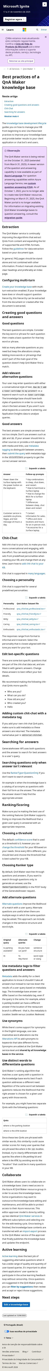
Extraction (8, 101)
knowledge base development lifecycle (26, 123)
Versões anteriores (10, 1351)
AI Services (14, 69)
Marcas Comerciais (27, 1363)
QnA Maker (28, 69)
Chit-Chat (8, 108)
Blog (24, 1351)
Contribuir (36, 1351)
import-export (30, 1231)
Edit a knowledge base (16, 1304)
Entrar (44, 29)
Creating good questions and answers (21, 105)
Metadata (7, 976)
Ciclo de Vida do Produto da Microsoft (18, 45)
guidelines (18, 248)
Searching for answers (14, 112)
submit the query (16, 453)
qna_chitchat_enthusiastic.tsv (30, 629)
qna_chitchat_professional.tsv (30, 608)
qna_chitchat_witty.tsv (27, 619)
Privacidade (7, 1355)
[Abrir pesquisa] (37, 29)
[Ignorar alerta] (44, 4)
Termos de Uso (9, 1363)
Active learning (9, 1256)
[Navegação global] (2, 29)
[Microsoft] (24, 29)
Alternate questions (12, 903)
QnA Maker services (29, 1215)
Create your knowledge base (17, 286)
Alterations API (9, 1038)
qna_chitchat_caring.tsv (27, 624)
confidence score (23, 839)
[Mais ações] (44, 69)
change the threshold (13, 847)
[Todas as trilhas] (4, 69)
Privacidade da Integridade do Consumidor (22, 1359)
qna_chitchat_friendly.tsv (28, 614)
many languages (36, 573)
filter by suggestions (22, 1286)
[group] (24, 616)
